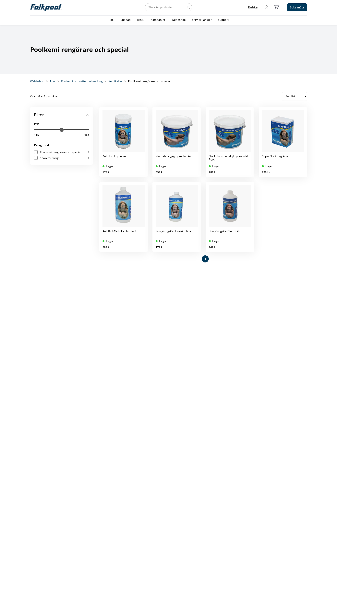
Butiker (253, 7)
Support (223, 20)
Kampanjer (158, 20)
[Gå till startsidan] (46, 7)
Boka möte (297, 7)
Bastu (140, 20)
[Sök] (188, 7)
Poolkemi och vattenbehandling (82, 81)
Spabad (126, 20)
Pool (111, 20)
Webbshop (179, 20)
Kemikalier (115, 81)
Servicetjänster (202, 20)
